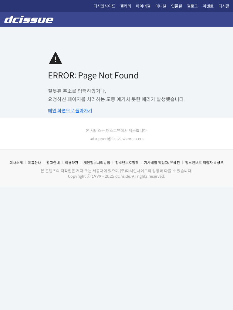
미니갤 (160, 6)
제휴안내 (34, 162)
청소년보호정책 (127, 162)
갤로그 (192, 6)
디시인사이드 (104, 6)
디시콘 (223, 6)
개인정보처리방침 (96, 162)
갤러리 (125, 6)
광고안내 (53, 162)
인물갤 (176, 6)
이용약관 (71, 162)
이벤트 (208, 6)
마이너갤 (143, 6)
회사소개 (16, 162)
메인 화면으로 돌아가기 (70, 111)
